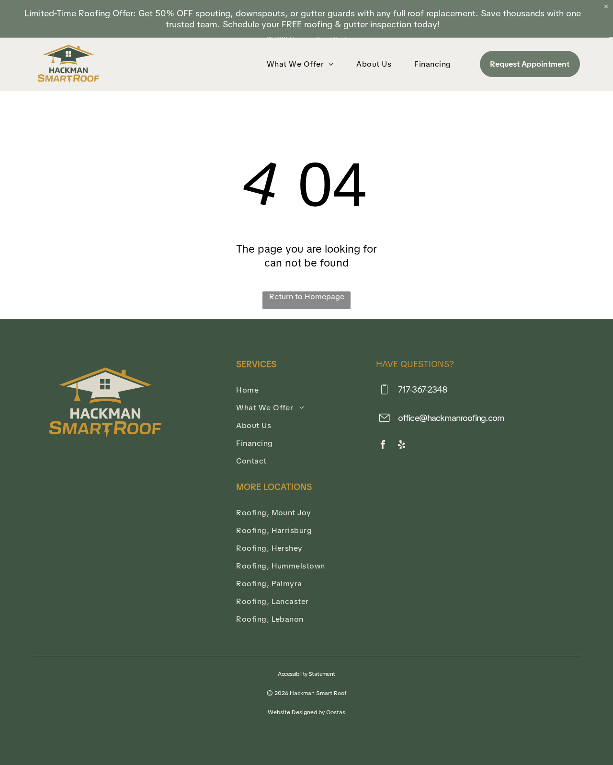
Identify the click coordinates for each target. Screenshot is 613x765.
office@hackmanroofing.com (451, 417)
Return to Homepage (306, 296)
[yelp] (402, 446)
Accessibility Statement (306, 674)
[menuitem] (302, 64)
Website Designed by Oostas (306, 712)
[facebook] (383, 446)
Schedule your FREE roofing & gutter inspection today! (331, 24)
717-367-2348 (422, 389)
